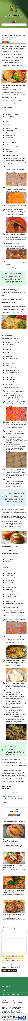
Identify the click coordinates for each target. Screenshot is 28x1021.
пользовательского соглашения (9, 1011)
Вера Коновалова (7, 796)
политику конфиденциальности (14, 967)
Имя (2, 930)
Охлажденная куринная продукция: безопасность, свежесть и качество (12, 841)
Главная (3, 979)
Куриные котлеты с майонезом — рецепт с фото (13, 891)
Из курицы (17, 39)
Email (3, 935)
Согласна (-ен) (22, 1019)
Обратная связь (5, 982)
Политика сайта (5, 986)
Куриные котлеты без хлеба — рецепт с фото (13, 915)
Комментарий (5, 940)
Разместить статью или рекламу (10, 994)
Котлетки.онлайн (14, 15)
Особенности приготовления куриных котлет (12, 866)
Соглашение (4, 990)
